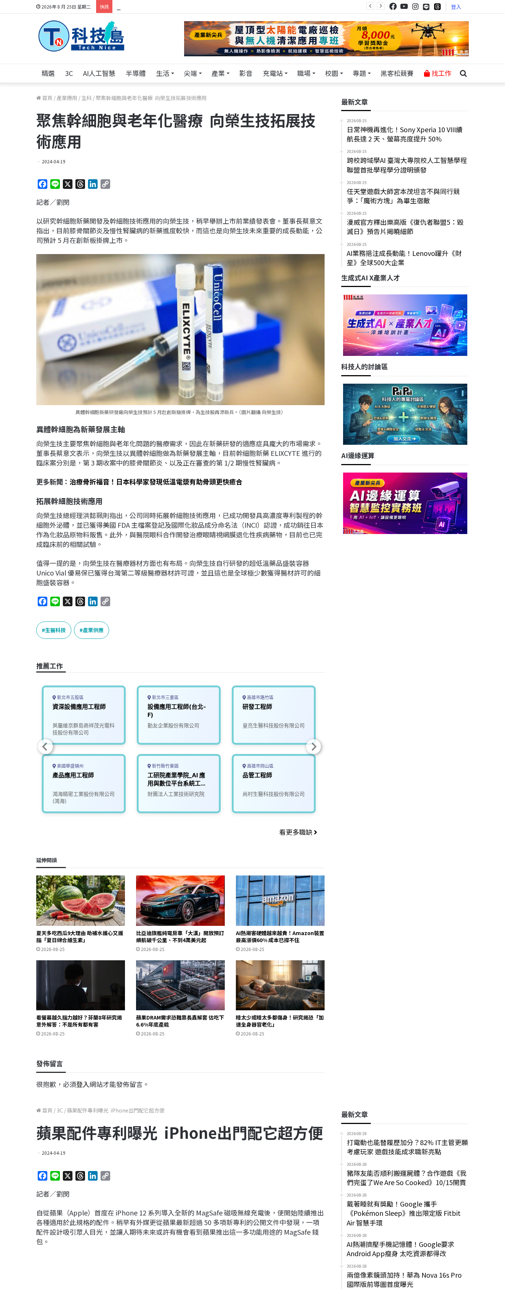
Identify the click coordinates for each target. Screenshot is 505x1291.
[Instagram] (415, 6)
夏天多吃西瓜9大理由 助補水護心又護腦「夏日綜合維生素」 (79, 936)
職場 (304, 73)
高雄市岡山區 (260, 766)
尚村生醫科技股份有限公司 (274, 794)
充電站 (273, 73)
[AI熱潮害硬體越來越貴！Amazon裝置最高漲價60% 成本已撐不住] (280, 900)
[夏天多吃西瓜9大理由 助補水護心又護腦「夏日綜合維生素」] (80, 900)
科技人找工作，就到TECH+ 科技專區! (172, 6)
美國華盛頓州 (70, 766)
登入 (456, 6)
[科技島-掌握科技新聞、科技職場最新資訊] (81, 35)
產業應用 (67, 97)
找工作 (440, 73)
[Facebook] (393, 6)
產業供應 (93, 630)
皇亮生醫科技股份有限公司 (274, 725)
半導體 (136, 73)
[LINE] (426, 6)
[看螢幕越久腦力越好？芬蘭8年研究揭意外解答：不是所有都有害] (80, 985)
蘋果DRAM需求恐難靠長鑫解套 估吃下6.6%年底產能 (180, 1021)
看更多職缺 (296, 832)
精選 (48, 73)
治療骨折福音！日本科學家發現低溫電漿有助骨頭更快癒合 (156, 481)
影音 (246, 73)
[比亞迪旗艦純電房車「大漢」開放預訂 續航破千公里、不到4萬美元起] (180, 900)
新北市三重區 (165, 697)
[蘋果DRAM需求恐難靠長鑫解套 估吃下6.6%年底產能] (180, 985)
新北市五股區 (70, 697)
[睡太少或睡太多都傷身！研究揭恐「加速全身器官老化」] (280, 985)
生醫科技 (55, 630)
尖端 (190, 73)
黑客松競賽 (397, 73)
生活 (162, 73)
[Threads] (437, 6)
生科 (86, 97)
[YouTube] (404, 6)
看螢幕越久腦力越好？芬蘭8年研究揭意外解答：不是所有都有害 (79, 1021)
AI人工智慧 (99, 73)
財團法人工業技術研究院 (176, 794)
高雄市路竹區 (260, 697)
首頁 (46, 97)
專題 (359, 73)
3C (69, 73)
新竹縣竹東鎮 (165, 766)
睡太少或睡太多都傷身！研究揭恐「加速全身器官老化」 (280, 1021)
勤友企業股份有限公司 (173, 725)
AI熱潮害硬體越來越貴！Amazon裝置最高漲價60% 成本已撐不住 (280, 936)
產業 (218, 73)
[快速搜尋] (463, 73)
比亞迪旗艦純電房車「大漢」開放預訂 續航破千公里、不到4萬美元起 (180, 936)
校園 (331, 73)
